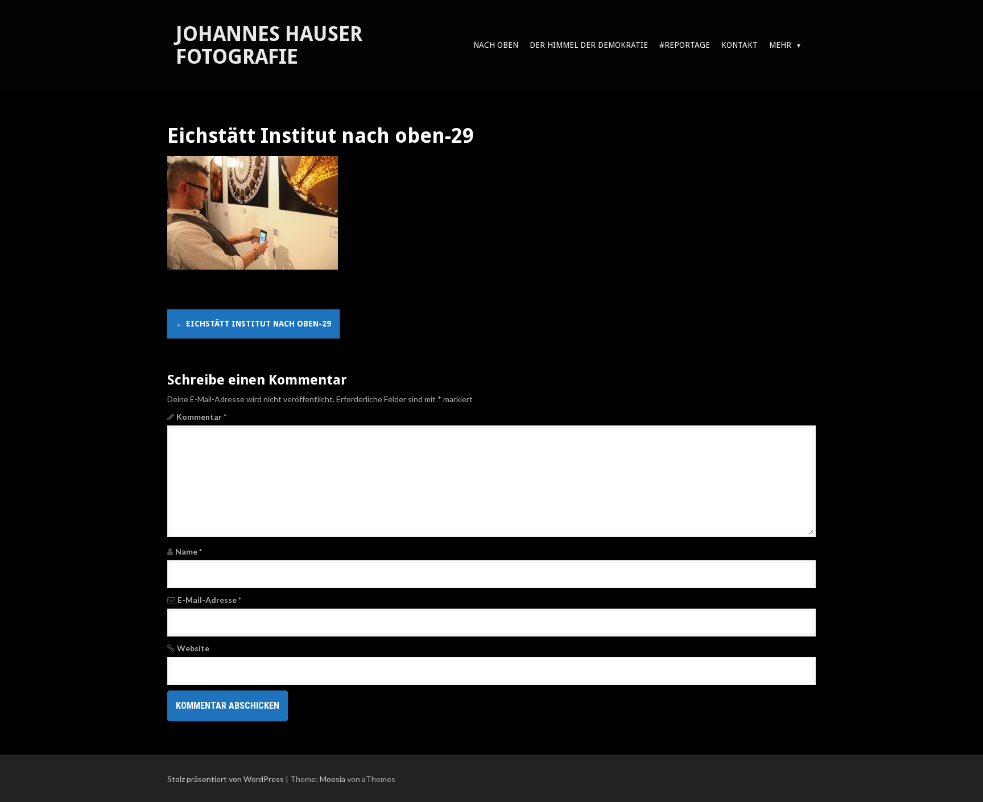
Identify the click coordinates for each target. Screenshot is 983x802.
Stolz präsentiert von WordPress (225, 779)
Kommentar (201, 416)
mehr (780, 44)
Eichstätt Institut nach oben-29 (253, 323)
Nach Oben (495, 44)
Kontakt (739, 44)
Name (188, 551)
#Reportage (684, 44)
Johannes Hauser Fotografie (269, 45)
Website (193, 648)
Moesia (332, 779)
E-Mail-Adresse (209, 600)
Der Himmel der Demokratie (589, 44)
